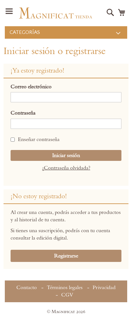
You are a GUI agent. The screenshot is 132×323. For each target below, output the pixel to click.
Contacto (26, 287)
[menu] (66, 32)
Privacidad (104, 287)
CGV (67, 295)
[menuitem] (66, 32)
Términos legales (65, 287)
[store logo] (55, 13)
